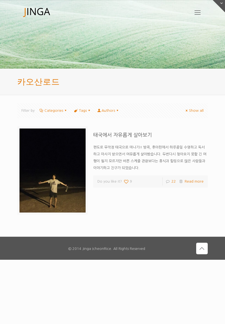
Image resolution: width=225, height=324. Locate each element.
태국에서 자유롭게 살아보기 (122, 135)
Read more (194, 181)
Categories (53, 110)
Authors (108, 110)
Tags (83, 110)
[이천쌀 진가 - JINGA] (36, 12)
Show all (196, 110)
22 (173, 181)
